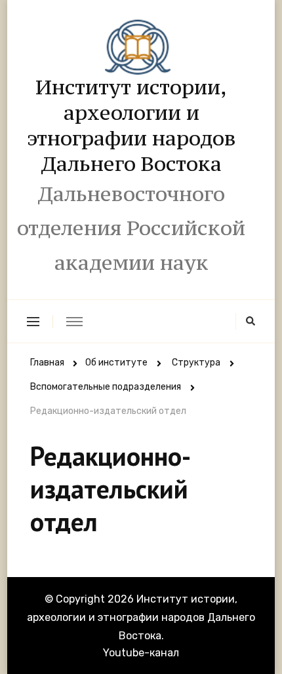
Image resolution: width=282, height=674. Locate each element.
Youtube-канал (141, 652)
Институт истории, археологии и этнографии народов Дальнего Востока (131, 125)
